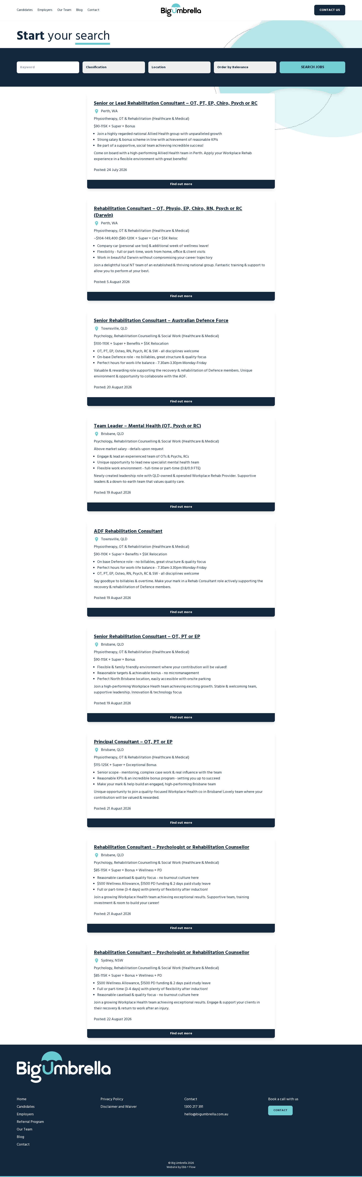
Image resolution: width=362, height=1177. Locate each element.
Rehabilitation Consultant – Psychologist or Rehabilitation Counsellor (171, 847)
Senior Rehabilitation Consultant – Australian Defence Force (161, 321)
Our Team (64, 10)
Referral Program (30, 1122)
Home (21, 1099)
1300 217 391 (193, 1107)
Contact (93, 10)
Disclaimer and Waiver (119, 1107)
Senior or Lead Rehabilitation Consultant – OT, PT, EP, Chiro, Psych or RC (175, 103)
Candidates (25, 10)
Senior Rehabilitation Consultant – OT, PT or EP (147, 637)
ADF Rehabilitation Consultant (128, 531)
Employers (45, 10)
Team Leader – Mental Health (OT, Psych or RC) (147, 426)
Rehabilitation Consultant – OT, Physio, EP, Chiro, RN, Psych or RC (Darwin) (168, 212)
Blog (79, 10)
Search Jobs (312, 67)
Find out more (181, 184)
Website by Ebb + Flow (181, 1167)
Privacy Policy (112, 1099)
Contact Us (329, 10)
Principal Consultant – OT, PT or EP (133, 742)
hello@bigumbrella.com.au (206, 1114)
